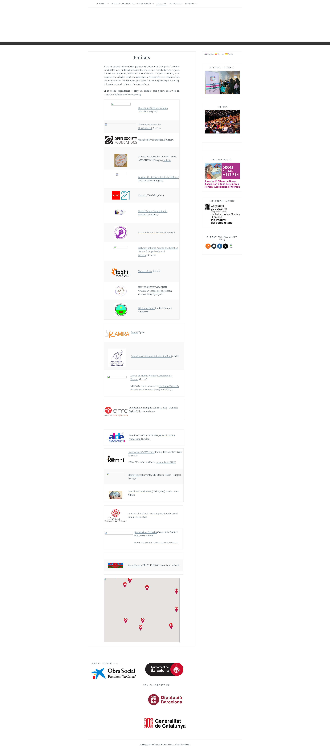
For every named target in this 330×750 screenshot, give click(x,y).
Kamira (134, 332)
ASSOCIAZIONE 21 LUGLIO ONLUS (161, 542)
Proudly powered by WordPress (153, 745)
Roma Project (135, 475)
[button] (140, 628)
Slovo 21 (142, 195)
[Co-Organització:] (222, 223)
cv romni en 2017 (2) (166, 462)
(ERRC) (163, 407)
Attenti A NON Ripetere (139, 491)
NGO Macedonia (146, 308)
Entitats (161, 4)
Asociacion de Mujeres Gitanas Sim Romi (151, 356)
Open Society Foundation (151, 140)
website (167, 160)
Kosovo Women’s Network (151, 232)
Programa (176, 4)
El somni (101, 4)
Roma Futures (135, 565)
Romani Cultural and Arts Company (146, 513)
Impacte (190, 4)
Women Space (145, 271)
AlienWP (186, 745)
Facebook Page (157, 291)
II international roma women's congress (165, 24)
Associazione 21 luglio (146, 532)
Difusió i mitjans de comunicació (131, 4)
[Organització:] (222, 175)
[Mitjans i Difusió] (222, 93)
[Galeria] (222, 133)
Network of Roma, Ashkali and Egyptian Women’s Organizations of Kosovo (158, 251)
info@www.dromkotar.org (128, 94)
